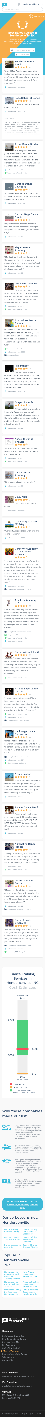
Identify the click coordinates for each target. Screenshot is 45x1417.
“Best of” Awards (11, 1351)
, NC (6, 1265)
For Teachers (8, 1345)
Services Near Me (10, 1342)
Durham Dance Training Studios (12, 1238)
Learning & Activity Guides (14, 1354)
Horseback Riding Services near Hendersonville (12, 1292)
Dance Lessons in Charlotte (12, 1246)
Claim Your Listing (11, 1348)
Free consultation (24, 54)
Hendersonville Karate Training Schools (11, 1284)
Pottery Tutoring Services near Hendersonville (30, 1292)
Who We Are (8, 1357)
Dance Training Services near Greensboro (30, 1231)
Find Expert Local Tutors (14, 1339)
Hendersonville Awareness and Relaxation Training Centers (12, 1275)
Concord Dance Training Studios (30, 1246)
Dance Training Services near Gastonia (30, 1239)
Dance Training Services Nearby (11, 1230)
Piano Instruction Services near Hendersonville (31, 1284)
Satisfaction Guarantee (13, 1336)
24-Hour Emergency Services (24, 50)
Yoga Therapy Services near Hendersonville (30, 1274)
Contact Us (7, 1360)
